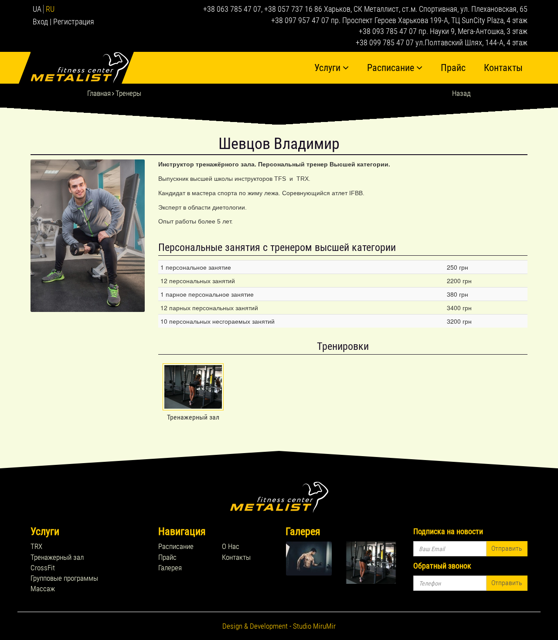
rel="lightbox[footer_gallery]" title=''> (314, 559)
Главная (99, 93)
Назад (461, 93)
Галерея (170, 567)
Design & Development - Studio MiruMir (279, 626)
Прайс (453, 67)
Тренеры (128, 93)
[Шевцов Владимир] (88, 235)
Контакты (503, 67)
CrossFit (43, 567)
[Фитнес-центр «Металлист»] (82, 68)
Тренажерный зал (57, 557)
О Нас (230, 546)
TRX (36, 546)
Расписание (391, 67)
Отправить (506, 548)
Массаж (43, 588)
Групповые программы (64, 578)
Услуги (328, 67)
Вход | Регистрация (63, 21)
